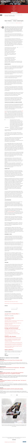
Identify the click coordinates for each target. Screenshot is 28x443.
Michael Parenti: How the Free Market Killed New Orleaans (13, 303)
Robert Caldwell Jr (9, 349)
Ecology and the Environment (11, 328)
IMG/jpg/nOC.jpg (14, 308)
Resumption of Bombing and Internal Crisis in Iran (12, 325)
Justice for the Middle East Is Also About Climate (12, 333)
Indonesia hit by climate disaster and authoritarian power (13, 342)
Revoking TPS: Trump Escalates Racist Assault (12, 326)
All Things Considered (11, 211)
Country (6, 353)
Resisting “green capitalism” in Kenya (10, 330)
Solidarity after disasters (10, 336)
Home (14, 5)
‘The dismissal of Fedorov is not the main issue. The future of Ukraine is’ (13, 381)
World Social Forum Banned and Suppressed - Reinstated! (12, 367)
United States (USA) (9, 318)
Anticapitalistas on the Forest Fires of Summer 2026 (12, 329)
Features (14, 7)
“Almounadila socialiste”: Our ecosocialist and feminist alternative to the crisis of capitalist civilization (11, 373)
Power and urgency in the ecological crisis (11, 332)
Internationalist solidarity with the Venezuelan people (13, 337)
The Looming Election (8, 319)
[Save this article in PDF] (1, 27)
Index (13, 10)
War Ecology (7, 335)
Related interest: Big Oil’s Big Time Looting (11, 301)
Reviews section (14, 9)
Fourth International (14, 11)
